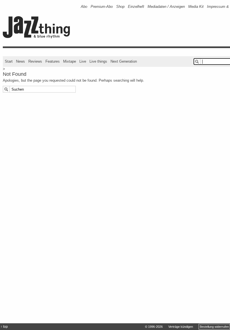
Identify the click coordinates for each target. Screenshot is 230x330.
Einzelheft (136, 6)
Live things (98, 61)
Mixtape (69, 61)
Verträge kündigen (180, 326)
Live (82, 61)
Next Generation (124, 61)
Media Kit (196, 6)
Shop (120, 6)
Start (9, 61)
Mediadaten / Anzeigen (166, 6)
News (20, 61)
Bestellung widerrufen (214, 326)
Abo (84, 6)
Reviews (35, 61)
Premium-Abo (102, 6)
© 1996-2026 (154, 326)
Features (52, 61)
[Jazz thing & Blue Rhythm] (38, 37)
